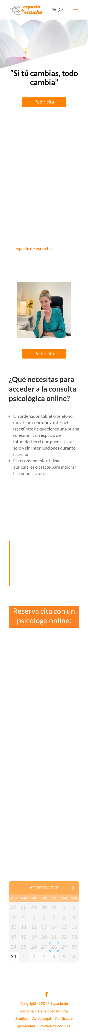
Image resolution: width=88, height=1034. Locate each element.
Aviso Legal (41, 1018)
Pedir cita (44, 102)
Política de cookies (54, 1026)
